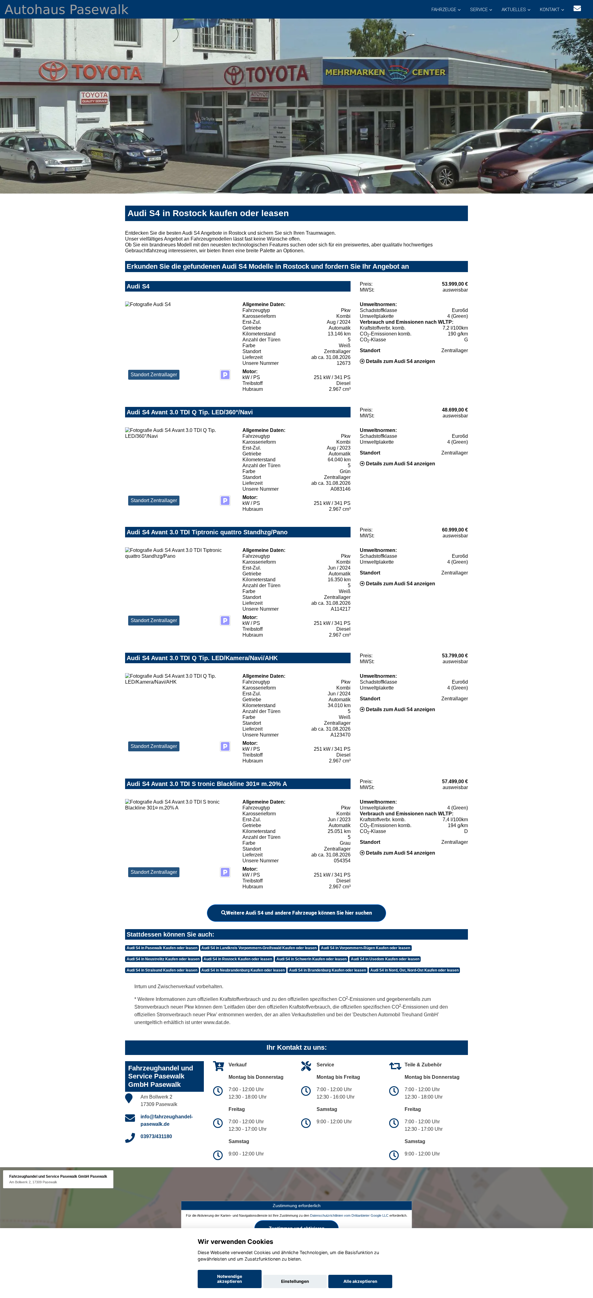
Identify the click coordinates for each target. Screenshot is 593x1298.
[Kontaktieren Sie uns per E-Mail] (577, 8)
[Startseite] (66, 8)
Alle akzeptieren (360, 1281)
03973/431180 (156, 1136)
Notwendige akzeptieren (229, 1279)
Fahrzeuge (443, 9)
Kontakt (550, 9)
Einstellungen (295, 1281)
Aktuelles (514, 9)
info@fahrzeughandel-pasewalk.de (167, 1120)
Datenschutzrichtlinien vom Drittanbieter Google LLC (349, 1215)
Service (479, 9)
